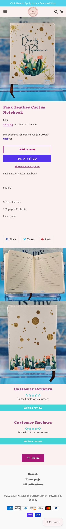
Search (33, 473)
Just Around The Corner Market (30, 495)
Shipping (8, 124)
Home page (33, 479)
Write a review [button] (33, 408)
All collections (33, 484)
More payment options (27, 166)
